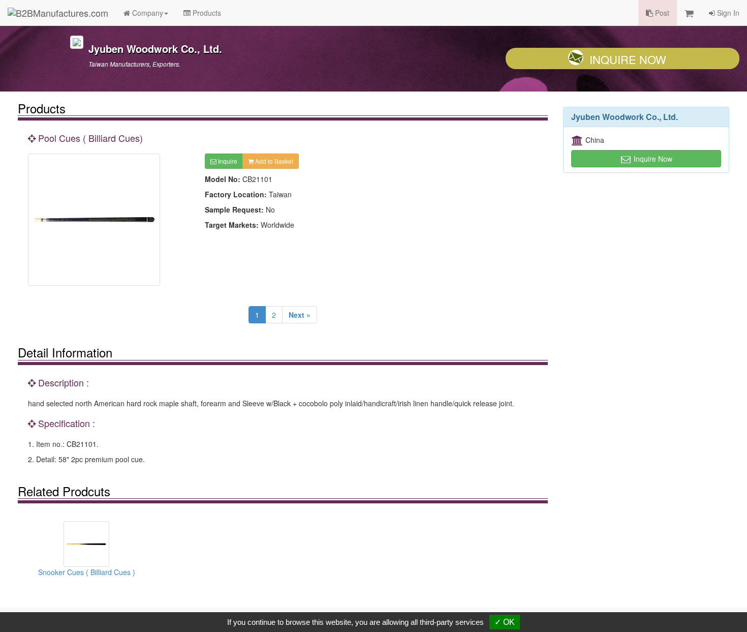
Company (146, 13)
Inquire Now (627, 59)
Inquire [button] (226, 161)
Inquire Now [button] (652, 159)
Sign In (727, 13)
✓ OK (504, 622)
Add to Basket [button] (273, 161)
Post (661, 13)
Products (206, 13)
